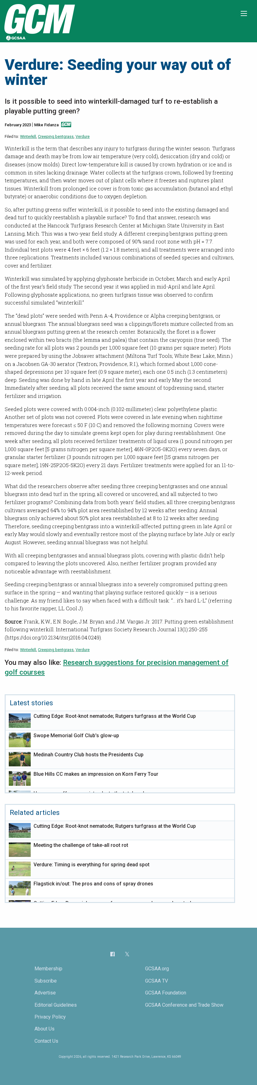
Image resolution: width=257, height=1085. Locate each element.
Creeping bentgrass (56, 136)
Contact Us (46, 1041)
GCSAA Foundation (165, 993)
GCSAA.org (157, 969)
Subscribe (45, 981)
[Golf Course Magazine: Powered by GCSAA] (39, 21)
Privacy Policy (50, 1017)
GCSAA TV (156, 981)
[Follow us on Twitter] (127, 954)
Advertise (45, 993)
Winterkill (28, 136)
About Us (44, 1029)
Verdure (83, 136)
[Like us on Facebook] (112, 954)
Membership (48, 969)
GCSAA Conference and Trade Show (184, 1005)
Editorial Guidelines (55, 1005)
